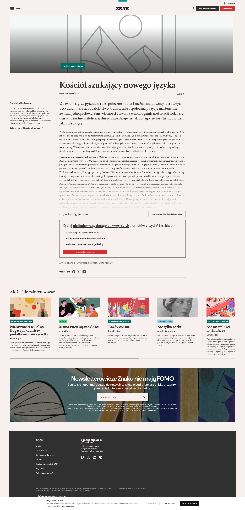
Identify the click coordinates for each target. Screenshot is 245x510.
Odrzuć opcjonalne (169, 503)
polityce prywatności (66, 506)
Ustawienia (152, 503)
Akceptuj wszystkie (189, 503)
